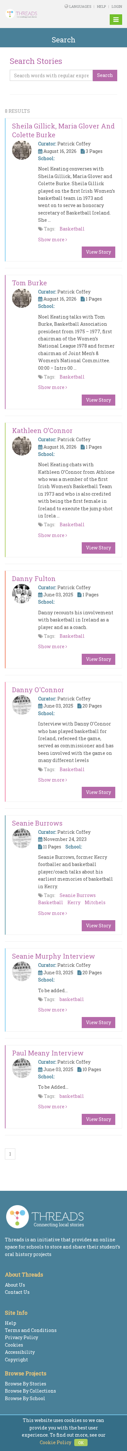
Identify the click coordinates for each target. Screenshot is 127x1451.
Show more (51, 239)
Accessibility (20, 1352)
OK (81, 1442)
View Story (98, 252)
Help (101, 6)
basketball (72, 999)
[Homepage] (26, 13)
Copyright (16, 1359)
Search (105, 75)
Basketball (72, 229)
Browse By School (25, 1398)
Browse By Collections (30, 1391)
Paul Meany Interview (48, 1053)
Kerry (73, 902)
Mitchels (95, 902)
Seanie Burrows (37, 823)
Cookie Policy (55, 1442)
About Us (15, 1285)
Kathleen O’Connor (42, 430)
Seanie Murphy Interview (53, 956)
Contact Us (17, 1292)
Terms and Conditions (31, 1330)
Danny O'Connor (38, 689)
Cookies (14, 1345)
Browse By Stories (25, 1384)
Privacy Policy (21, 1337)
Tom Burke (29, 282)
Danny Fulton (34, 578)
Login (117, 6)
